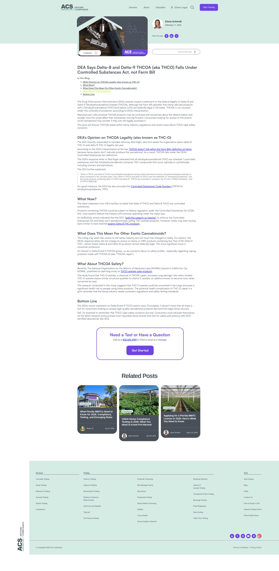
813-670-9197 (130, 339)
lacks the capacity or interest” (141, 217)
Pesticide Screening (145, 479)
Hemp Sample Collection (147, 521)
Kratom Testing (41, 503)
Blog (246, 485)
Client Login (181, 7)
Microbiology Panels (145, 485)
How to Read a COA (252, 503)
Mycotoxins (141, 491)
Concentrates (142, 515)
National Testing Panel (252, 509)
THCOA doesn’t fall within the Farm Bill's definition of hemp (160, 149)
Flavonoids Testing (144, 497)
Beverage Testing (200, 500)
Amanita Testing (42, 497)
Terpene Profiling (90, 485)
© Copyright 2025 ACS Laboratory (49, 547)
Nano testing (198, 512)
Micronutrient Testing (91, 491)
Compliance (40, 509)
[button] (133, 7)
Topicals (86, 512)
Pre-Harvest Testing (91, 518)
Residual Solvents (200, 479)
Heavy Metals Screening (146, 503)
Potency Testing (89, 479)
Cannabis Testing (42, 479)
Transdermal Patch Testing (203, 494)
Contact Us (248, 497)
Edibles (140, 509)
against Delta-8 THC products (124, 223)
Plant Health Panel (251, 515)
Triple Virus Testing (200, 518)
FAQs (246, 491)
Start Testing (209, 7)
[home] (74, 7)
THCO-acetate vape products (136, 271)
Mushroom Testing (43, 491)
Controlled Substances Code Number (151, 186)
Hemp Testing (41, 485)
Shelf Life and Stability (92, 506)
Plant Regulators (199, 506)
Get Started (140, 350)
